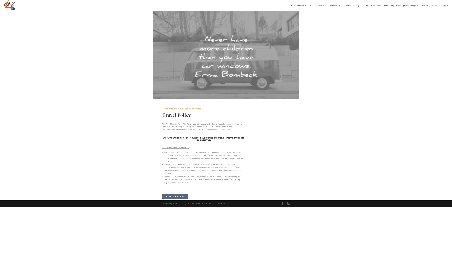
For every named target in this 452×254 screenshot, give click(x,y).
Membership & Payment (339, 6)
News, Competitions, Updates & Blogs (400, 6)
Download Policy (175, 196)
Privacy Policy (201, 203)
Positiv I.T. (222, 203)
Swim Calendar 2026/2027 (302, 6)
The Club (320, 6)
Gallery (356, 6)
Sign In (445, 6)
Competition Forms (373, 6)
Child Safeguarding (429, 6)
